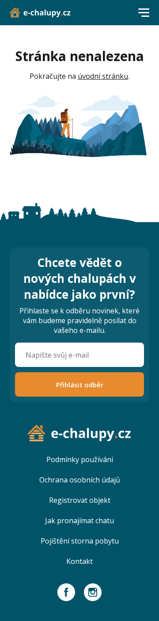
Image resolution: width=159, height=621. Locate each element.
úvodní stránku (103, 76)
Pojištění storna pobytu (80, 541)
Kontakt (79, 561)
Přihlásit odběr (79, 384)
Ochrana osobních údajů (79, 480)
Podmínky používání (79, 459)
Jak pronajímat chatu (79, 520)
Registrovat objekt (79, 500)
